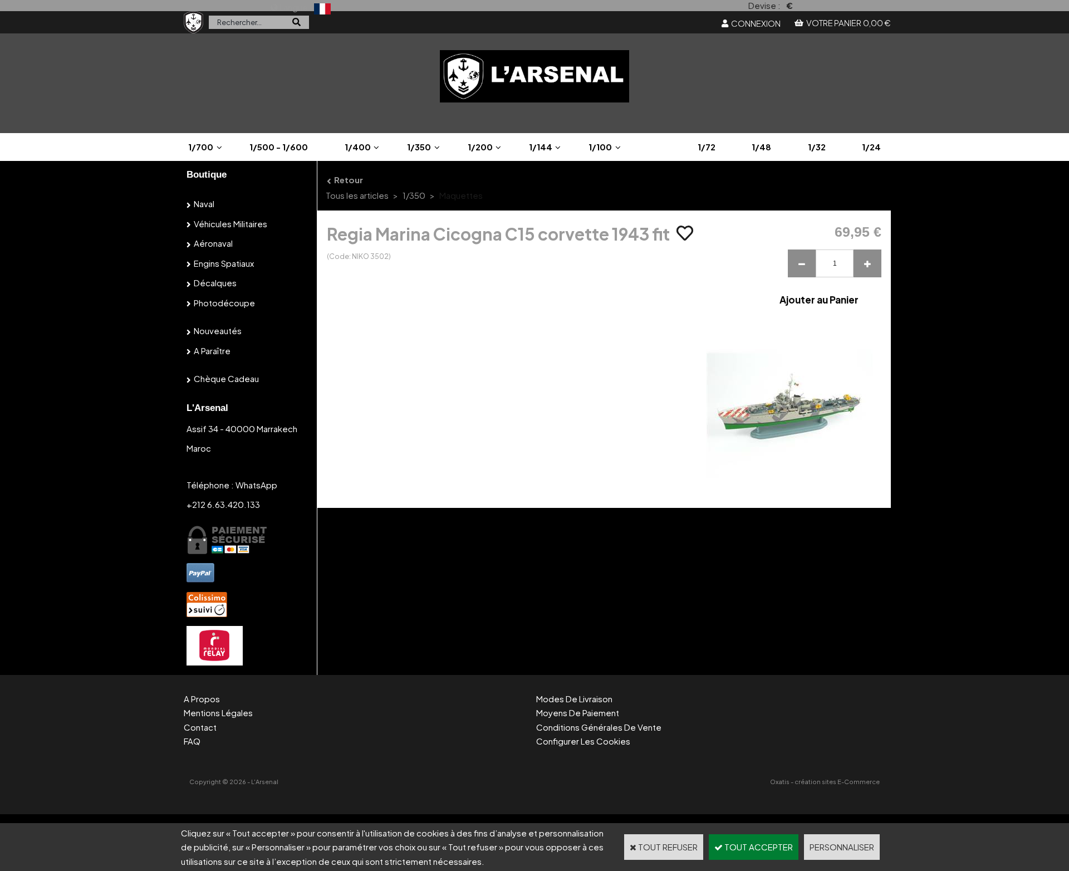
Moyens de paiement (577, 712)
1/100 (600, 146)
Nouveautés (218, 330)
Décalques (215, 282)
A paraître (212, 350)
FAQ (192, 741)
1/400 (358, 146)
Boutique (207, 174)
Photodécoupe (224, 302)
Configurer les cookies (583, 741)
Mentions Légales (218, 712)
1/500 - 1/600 (278, 146)
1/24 (871, 146)
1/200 (480, 146)
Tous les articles (357, 195)
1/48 (761, 146)
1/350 (419, 146)
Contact (200, 727)
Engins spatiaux (224, 263)
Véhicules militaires (230, 223)
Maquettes (461, 195)
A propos (202, 698)
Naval (204, 203)
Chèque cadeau (226, 378)
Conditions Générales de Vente (598, 727)
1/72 (706, 146)
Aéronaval (213, 243)
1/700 (200, 146)
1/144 (540, 146)
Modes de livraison (574, 698)
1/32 (817, 146)
